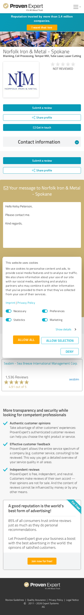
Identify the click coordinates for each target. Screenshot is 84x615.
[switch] (45, 311)
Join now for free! (42, 561)
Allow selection (60, 340)
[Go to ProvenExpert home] (23, 7)
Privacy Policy (26, 303)
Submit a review (42, 108)
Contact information (39, 141)
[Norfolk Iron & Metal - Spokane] (21, 79)
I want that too (42, 27)
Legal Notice (72, 600)
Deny (70, 351)
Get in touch (43, 127)
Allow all (26, 339)
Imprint (10, 303)
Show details (63, 329)
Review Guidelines (14, 600)
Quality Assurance (36, 600)
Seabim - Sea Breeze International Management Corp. (40, 363)
